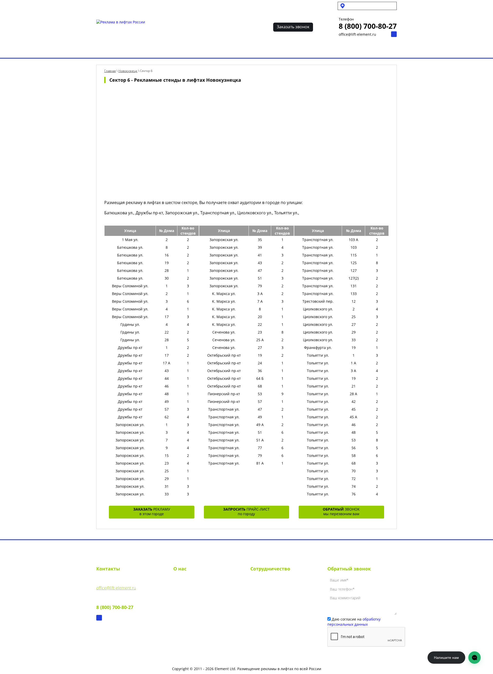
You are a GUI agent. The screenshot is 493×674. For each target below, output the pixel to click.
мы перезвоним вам (341, 511)
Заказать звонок (293, 27)
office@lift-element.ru (357, 34)
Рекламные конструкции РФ (207, 49)
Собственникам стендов (148, 6)
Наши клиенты (257, 49)
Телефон (346, 19)
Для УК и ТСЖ (107, 6)
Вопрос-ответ (294, 49)
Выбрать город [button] (362, 5)
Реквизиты (183, 590)
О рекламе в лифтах (153, 49)
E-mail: (116, 584)
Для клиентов (189, 6)
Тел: (114, 603)
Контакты (324, 49)
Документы (183, 599)
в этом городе (151, 511)
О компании (185, 581)
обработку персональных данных (354, 622)
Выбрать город (110, 49)
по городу (246, 511)
